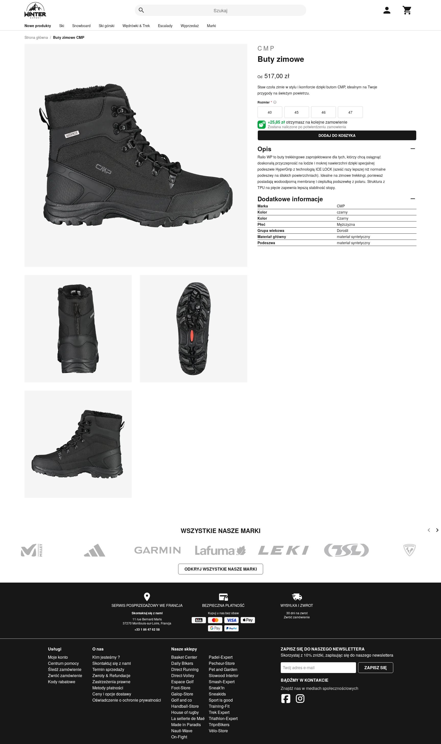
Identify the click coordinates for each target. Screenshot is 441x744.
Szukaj (220, 10)
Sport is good (221, 700)
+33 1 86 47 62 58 (147, 629)
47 (350, 112)
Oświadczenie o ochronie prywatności (126, 700)
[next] (437, 530)
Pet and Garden (223, 669)
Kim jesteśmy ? (106, 657)
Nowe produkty (37, 25)
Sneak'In (217, 688)
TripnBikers (219, 724)
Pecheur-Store (222, 663)
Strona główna (36, 37)
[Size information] (275, 102)
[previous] (429, 530)
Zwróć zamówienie (297, 617)
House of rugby (185, 712)
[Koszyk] (407, 10)
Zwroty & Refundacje (111, 675)
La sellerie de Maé (188, 718)
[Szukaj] (141, 10)
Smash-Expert (222, 681)
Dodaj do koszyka (337, 135)
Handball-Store (185, 706)
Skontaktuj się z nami (147, 613)
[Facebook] (286, 699)
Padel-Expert (220, 657)
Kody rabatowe (61, 681)
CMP (267, 48)
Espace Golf (182, 681)
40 (270, 112)
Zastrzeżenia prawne (111, 681)
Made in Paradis (186, 724)
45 (297, 112)
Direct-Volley (182, 675)
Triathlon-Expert (223, 718)
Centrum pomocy (63, 663)
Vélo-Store (218, 731)
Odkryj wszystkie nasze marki (221, 569)
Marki (211, 25)
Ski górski (106, 25)
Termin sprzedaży (108, 669)
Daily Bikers (182, 663)
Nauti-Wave (181, 731)
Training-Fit (219, 706)
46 (324, 112)
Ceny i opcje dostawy (111, 694)
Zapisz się (375, 667)
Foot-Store (180, 688)
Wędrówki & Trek (136, 25)
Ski (61, 25)
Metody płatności (107, 688)
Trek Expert (219, 712)
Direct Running (185, 669)
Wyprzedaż (190, 25)
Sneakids (217, 694)
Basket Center (184, 657)
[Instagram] (300, 699)
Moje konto (58, 657)
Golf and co (181, 700)
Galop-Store (182, 694)
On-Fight (179, 737)
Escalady (165, 25)
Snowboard (81, 25)
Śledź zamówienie (64, 669)
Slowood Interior (223, 675)
